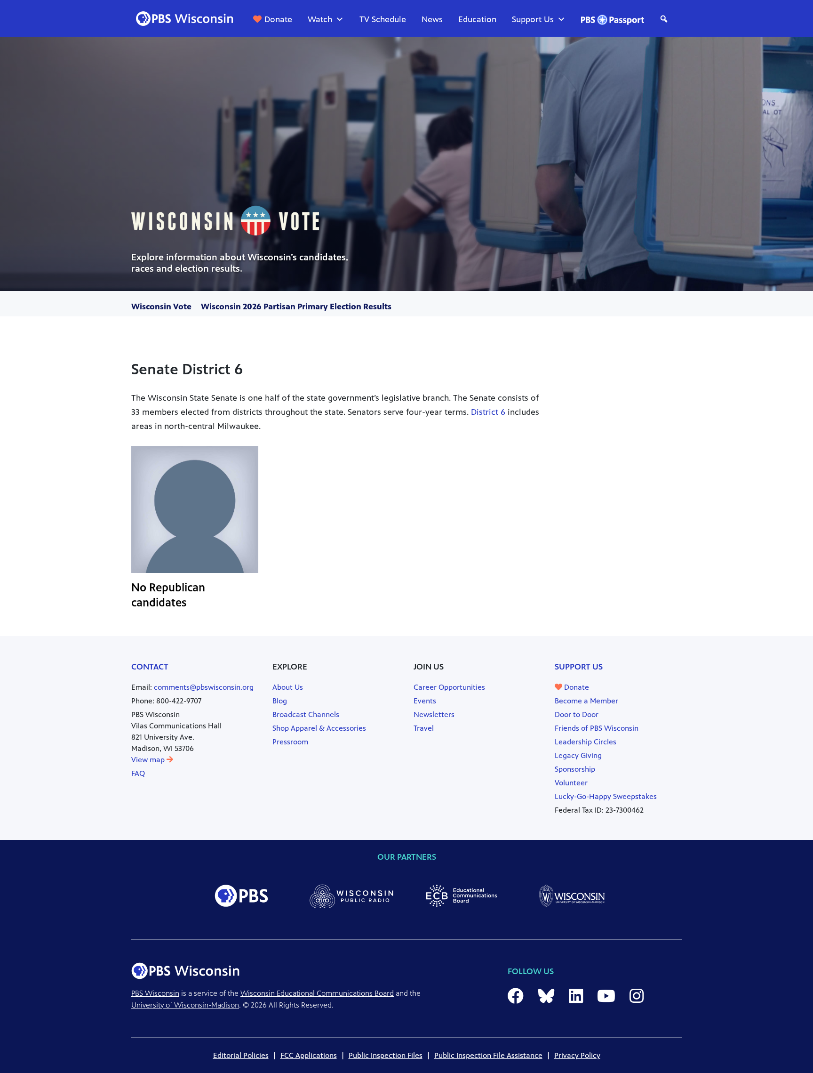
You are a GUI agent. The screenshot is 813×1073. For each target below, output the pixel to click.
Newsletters (434, 714)
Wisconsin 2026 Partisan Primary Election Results (296, 306)
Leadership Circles (585, 741)
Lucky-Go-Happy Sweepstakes (606, 796)
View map (149, 759)
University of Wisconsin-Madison (185, 1004)
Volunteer (571, 782)
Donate (278, 19)
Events (425, 700)
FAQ (138, 773)
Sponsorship (575, 769)
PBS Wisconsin (155, 993)
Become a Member (586, 700)
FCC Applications (308, 1055)
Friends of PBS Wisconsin (596, 728)
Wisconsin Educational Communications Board (317, 993)
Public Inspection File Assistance (488, 1055)
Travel (424, 728)
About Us (287, 687)
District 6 (488, 412)
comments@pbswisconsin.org (204, 687)
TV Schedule (382, 19)
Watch (320, 19)
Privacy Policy (577, 1055)
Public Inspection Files (385, 1055)
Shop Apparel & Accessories (319, 728)
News (432, 19)
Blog (279, 700)
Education (477, 19)
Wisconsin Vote (161, 306)
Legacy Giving (578, 755)
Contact (149, 667)
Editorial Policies (241, 1055)
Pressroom (290, 741)
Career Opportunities (449, 687)
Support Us (533, 19)
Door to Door (576, 714)
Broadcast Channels (305, 714)
